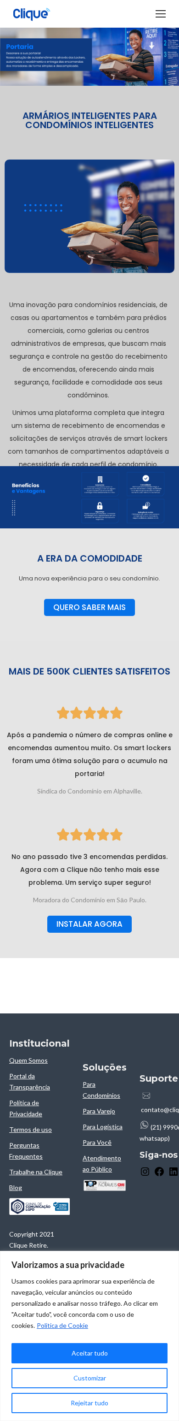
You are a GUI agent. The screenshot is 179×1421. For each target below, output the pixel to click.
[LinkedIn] (173, 1174)
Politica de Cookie (62, 1325)
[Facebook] (159, 1174)
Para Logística (103, 1127)
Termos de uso (30, 1129)
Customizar (89, 1378)
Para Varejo (99, 1111)
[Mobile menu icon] (160, 14)
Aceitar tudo (90, 1353)
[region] (89, 1336)
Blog (15, 1187)
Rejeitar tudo (89, 1403)
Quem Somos (28, 1060)
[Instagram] (145, 1174)
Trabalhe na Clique (35, 1172)
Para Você (97, 1142)
